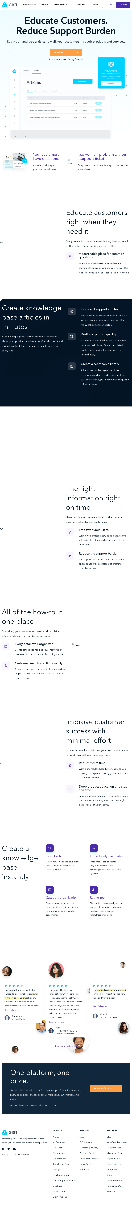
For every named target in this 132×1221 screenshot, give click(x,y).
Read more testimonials (66, 1046)
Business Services (88, 1153)
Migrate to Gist (114, 1153)
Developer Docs (115, 1164)
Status (110, 1175)
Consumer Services (89, 1159)
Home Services (87, 1164)
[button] (29, 5)
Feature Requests (116, 1181)
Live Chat (57, 1148)
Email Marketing (60, 1175)
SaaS (82, 1137)
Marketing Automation (63, 1181)
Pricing (44, 5)
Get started (58, 52)
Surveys (56, 1170)
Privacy (5, 1155)
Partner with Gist (115, 1186)
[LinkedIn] (14, 1149)
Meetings (57, 1186)
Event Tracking (59, 1197)
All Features (58, 1142)
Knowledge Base (61, 1164)
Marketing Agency (89, 1148)
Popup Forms (59, 1191)
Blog (95, 5)
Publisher (84, 1170)
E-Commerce (86, 1142)
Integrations (61, 5)
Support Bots (59, 1159)
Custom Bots (58, 1153)
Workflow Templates (117, 1142)
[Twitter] (8, 1149)
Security (111, 1191)
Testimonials (80, 5)
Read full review (12, 1010)
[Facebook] (3, 1149)
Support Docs (114, 1159)
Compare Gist (114, 1148)
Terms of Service (22, 1155)
